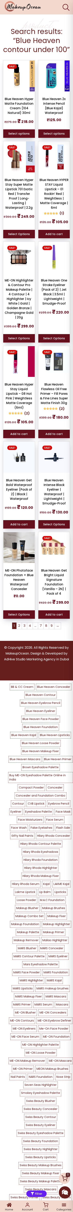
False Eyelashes (41, 828)
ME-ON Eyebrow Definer (54, 1021)
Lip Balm (45, 892)
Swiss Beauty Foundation (40, 1141)
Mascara (62, 1004)
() (62, 213)
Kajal (46, 884)
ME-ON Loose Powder (41, 1053)
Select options (19, 134)
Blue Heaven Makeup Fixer (40, 751)
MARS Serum (43, 1004)
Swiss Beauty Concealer (40, 1109)
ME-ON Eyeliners (24, 1029)
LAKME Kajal (61, 884)
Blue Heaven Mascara (25, 759)
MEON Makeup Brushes (52, 1069)
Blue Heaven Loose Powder (40, 743)
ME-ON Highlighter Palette (40, 1045)
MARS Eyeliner (58, 956)
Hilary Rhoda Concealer (53, 836)
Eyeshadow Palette (38, 812)
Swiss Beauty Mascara (40, 1189)
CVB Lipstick (36, 804)
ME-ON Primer (23, 1069)
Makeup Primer (53, 932)
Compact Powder (31, 787)
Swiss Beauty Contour (40, 1117)
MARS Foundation (56, 972)
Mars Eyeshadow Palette (41, 964)
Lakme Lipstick (25, 892)
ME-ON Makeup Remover (27, 1061)
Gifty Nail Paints (22, 836)
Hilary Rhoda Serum (25, 884)
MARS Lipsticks (23, 988)
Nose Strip (63, 1077)
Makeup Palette (28, 932)
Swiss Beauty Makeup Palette (40, 1181)
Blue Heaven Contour (41, 695)
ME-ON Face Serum (25, 1037)
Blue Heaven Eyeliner (40, 711)
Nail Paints (18, 1077)
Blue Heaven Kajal (23, 735)
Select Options (19, 234)
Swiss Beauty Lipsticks (40, 1157)
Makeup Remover (26, 940)
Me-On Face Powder (53, 1029)
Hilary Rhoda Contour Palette (40, 844)
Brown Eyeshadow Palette (41, 767)
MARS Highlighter (31, 980)
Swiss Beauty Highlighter (41, 1149)
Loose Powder (26, 900)
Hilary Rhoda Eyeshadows (40, 852)
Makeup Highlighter (56, 924)
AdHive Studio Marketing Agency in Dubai (36, 659)
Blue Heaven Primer (57, 759)
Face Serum (54, 820)
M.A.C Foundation (52, 900)
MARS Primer (22, 1004)
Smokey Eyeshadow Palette (40, 1093)
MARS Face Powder (26, 972)
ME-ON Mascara (60, 1061)
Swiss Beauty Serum (56, 1197)
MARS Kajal (54, 980)
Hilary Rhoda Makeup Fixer (41, 876)
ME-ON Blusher (25, 1013)
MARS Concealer (51, 948)
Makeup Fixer (56, 916)
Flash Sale (63, 828)
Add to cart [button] (54, 234)
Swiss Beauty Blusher (40, 1101)
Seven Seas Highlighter (41, 1085)
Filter (38, 1194)
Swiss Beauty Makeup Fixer (40, 1173)
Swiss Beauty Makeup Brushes (40, 1165)
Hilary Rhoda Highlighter (40, 868)
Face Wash (19, 828)
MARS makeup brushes (52, 988)
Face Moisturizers (30, 820)
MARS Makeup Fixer (28, 996)
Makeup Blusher (27, 908)
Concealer (55, 787)
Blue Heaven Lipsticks (55, 735)
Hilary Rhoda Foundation (41, 860)
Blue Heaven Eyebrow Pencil (40, 703)
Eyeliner (16, 812)
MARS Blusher (27, 948)
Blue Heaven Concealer (53, 687)
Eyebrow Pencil (58, 804)
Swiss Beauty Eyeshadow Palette (40, 1133)
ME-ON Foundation (56, 1037)
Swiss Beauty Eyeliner (40, 1125)
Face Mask (63, 812)
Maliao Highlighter (54, 940)
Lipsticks (60, 892)
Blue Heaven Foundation (41, 727)
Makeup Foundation (25, 924)
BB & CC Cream (22, 687)
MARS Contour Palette (29, 956)
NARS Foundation (41, 1077)
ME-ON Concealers (53, 1013)
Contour (18, 804)
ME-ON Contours (22, 1021)
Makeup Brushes (53, 908)
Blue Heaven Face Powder (41, 719)
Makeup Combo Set (29, 916)
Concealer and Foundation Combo (40, 796)
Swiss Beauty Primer (25, 1197)
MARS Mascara (56, 996)
